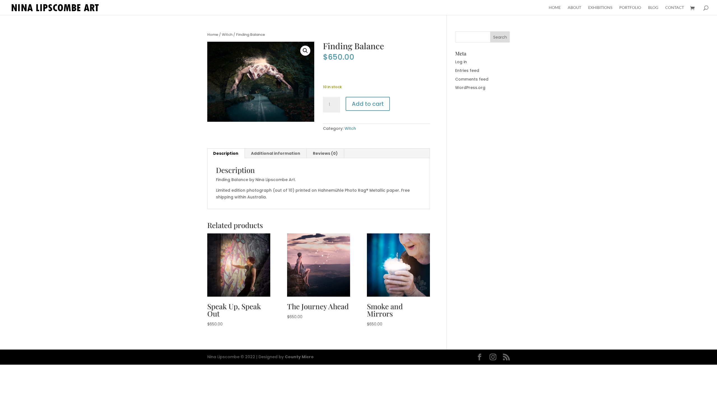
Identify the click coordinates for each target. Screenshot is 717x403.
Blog (653, 8)
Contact (674, 8)
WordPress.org (470, 87)
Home (555, 8)
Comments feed (471, 79)
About (574, 8)
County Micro (299, 357)
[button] (305, 51)
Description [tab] (225, 153)
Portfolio (630, 8)
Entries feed (467, 70)
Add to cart (368, 104)
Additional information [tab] (275, 153)
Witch (227, 34)
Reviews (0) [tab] (325, 153)
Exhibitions (600, 8)
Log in (461, 62)
